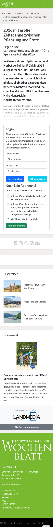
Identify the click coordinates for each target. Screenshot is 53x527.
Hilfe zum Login (37, 178)
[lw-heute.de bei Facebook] (15, 244)
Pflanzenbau (33, 13)
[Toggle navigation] (47, 4)
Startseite (6, 13)
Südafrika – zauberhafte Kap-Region (34, 286)
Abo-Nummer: (13, 153)
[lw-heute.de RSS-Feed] (31, 244)
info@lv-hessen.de (11, 484)
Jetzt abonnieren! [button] (16, 225)
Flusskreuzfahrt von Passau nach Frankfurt (35, 317)
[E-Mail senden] (37, 244)
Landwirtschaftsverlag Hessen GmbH (26, 523)
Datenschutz (10, 493)
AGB (4, 500)
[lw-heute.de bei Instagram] (21, 244)
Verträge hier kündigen (16, 507)
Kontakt (7, 497)
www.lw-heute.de (19, 199)
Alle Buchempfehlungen (27, 427)
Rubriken (18, 13)
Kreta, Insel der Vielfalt (34, 301)
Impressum (8, 490)
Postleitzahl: (12, 165)
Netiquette (8, 504)
